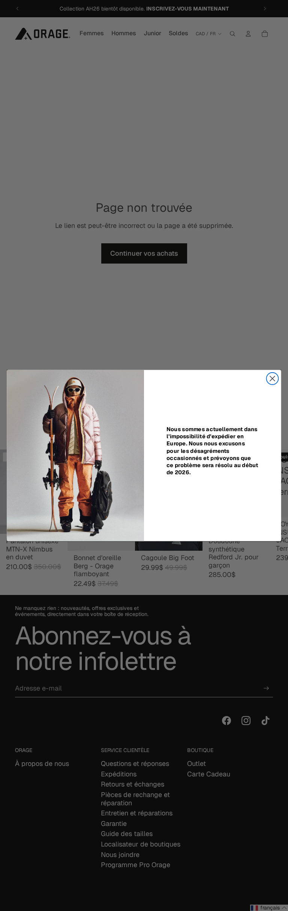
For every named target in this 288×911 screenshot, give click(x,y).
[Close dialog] (272, 379)
